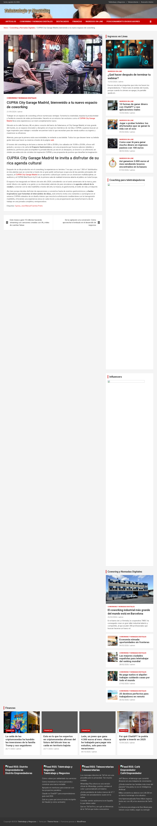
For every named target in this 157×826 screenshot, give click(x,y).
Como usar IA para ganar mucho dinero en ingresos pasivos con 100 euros (133, 145)
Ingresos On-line (94, 21)
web (52, 140)
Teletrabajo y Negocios (117, 2)
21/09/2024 (11, 112)
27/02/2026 (124, 684)
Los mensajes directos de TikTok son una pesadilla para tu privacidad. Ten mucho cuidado (97, 778)
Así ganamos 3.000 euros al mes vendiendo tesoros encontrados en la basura (134, 164)
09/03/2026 (124, 132)
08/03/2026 (124, 151)
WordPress (81, 821)
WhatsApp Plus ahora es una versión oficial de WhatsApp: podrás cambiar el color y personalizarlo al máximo (96, 786)
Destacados (62, 21)
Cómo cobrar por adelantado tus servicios (59, 778)
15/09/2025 (123, 743)
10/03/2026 (124, 113)
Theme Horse (52, 821)
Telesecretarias (133, 2)
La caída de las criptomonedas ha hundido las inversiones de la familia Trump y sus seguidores (20, 741)
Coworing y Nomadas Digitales (125, 571)
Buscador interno (147, 2)
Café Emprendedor (131, 773)
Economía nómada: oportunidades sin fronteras (134, 641)
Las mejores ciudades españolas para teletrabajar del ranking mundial (134, 658)
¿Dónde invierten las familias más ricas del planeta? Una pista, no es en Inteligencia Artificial (136, 787)
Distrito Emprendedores (18, 773)
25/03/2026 (112, 617)
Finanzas (77, 21)
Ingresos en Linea (117, 36)
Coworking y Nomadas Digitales (36, 21)
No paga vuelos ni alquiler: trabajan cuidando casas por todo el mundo (134, 677)
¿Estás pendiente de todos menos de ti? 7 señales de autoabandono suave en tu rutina (97, 794)
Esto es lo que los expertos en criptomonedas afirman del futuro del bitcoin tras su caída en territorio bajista (59, 741)
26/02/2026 (124, 700)
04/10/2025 (86, 752)
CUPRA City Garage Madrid (26, 175)
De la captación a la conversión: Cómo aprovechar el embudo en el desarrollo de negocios (79, 222)
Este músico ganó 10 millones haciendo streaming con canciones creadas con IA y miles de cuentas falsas (29, 222)
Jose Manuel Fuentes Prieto (32, 206)
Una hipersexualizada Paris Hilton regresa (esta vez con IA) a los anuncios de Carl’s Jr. (135, 801)
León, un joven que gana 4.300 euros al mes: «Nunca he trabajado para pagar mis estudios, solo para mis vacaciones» (96, 742)
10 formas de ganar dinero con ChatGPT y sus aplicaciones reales (133, 107)
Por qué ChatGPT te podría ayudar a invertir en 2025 (133, 738)
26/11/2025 (10, 749)
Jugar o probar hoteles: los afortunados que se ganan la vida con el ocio (134, 126)
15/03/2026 (112, 82)
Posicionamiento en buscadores (123, 21)
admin (20, 112)
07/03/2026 (124, 170)
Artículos (11, 21)
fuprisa (17, 206)
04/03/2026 (124, 645)
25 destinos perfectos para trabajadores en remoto (133, 695)
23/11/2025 (48, 749)
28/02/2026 (124, 665)
